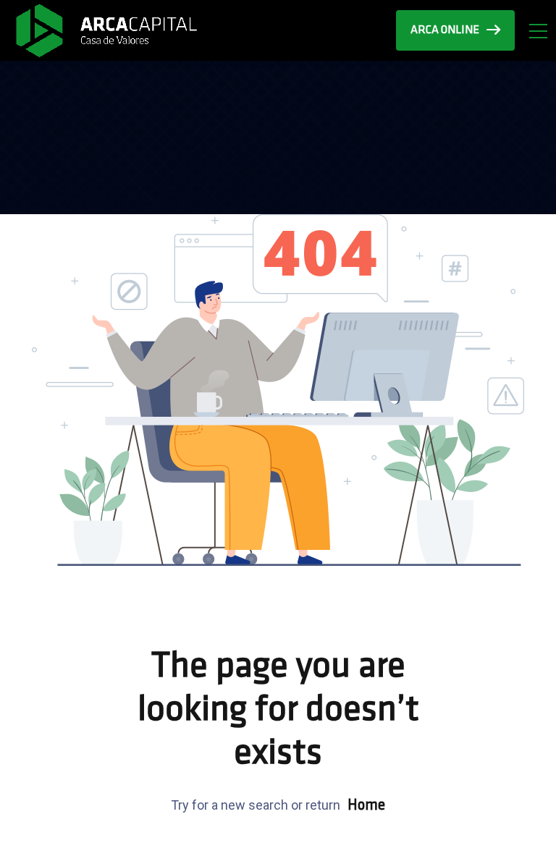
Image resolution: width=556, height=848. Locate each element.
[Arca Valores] (106, 30)
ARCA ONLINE (444, 30)
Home (366, 805)
